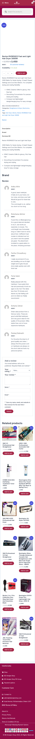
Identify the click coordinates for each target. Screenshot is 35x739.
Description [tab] (6, 128)
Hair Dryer (9, 113)
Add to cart (21, 73)
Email (7, 395)
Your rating (8, 370)
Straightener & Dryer (16, 108)
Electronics (26, 108)
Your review (10, 375)
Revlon (15, 113)
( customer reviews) (17, 64)
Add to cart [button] (8, 453)
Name (7, 387)
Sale (3, 110)
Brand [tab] (4, 132)
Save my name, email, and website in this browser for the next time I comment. (17, 405)
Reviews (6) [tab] (6, 136)
